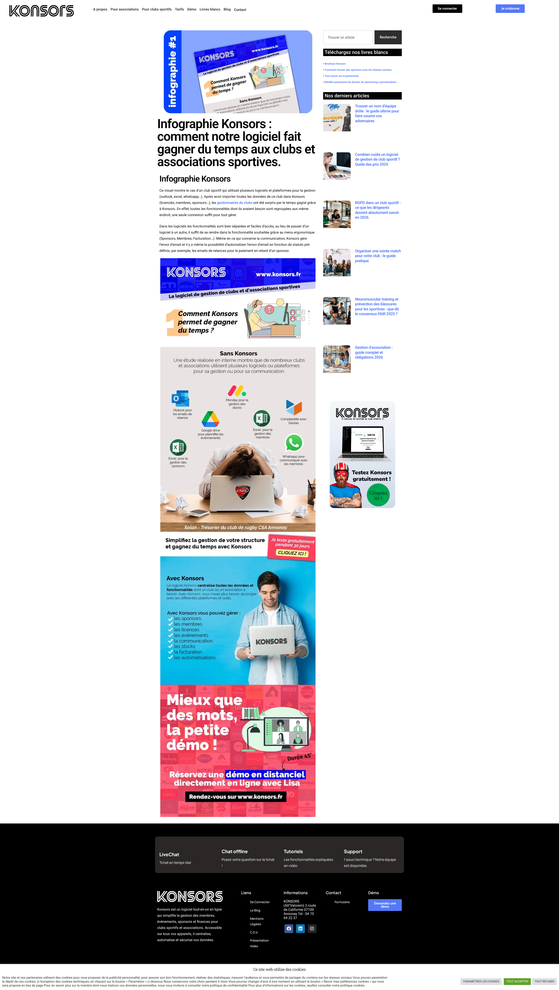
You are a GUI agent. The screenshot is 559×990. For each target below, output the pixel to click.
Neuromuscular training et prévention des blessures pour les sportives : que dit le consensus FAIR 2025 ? (377, 306)
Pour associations (124, 9)
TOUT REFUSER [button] (544, 981)
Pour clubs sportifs (157, 9)
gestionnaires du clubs (234, 203)
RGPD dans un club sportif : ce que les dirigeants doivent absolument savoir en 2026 (377, 210)
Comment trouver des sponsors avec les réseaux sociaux (358, 69)
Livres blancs (210, 9)
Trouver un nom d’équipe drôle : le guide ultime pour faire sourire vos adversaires (377, 113)
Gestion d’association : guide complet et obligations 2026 (374, 352)
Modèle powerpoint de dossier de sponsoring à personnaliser (360, 82)
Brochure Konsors (335, 63)
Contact (240, 10)
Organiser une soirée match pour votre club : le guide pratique (378, 256)
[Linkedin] (300, 928)
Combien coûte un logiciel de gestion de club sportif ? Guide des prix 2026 (377, 159)
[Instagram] (312, 928)
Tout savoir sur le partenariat (342, 75)
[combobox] (348, 37)
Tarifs (179, 9)
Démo (192, 9)
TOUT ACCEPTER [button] (517, 981)
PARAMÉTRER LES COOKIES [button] (481, 981)
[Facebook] (289, 928)
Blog (227, 9)
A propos (100, 9)
